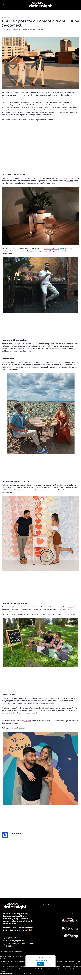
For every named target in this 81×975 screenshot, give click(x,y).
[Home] (2, 17)
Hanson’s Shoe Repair (51, 248)
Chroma (5, 698)
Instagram (27, 720)
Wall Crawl (5, 485)
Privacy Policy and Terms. (40, 960)
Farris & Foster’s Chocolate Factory (26, 346)
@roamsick (68, 102)
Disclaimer (49, 969)
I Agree (40, 964)
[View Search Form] (77, 4)
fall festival (22, 367)
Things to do (40, 29)
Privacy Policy (45, 904)
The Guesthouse (45, 178)
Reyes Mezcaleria (36, 708)
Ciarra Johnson (7, 29)
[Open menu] (3, 5)
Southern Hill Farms (43, 362)
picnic (70, 607)
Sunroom (70, 180)
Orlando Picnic (26, 609)
